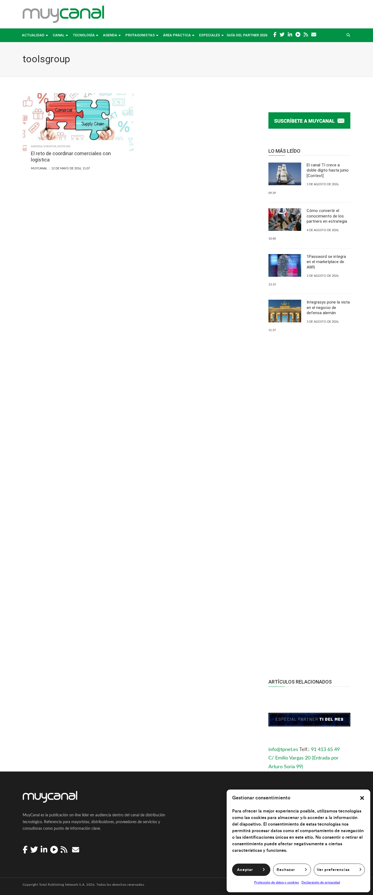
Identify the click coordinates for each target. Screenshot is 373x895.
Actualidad (33, 35)
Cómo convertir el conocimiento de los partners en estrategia (327, 216)
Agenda (110, 35)
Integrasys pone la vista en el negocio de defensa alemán (328, 307)
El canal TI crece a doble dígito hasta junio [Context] (328, 170)
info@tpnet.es (283, 749)
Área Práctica (177, 35)
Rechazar (286, 870)
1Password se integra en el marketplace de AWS (326, 262)
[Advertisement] (309, 564)
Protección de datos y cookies (276, 882)
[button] (362, 798)
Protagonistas (140, 35)
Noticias (63, 146)
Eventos (50, 146)
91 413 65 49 (325, 749)
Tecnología (84, 35)
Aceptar (245, 870)
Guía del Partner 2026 (247, 35)
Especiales (209, 35)
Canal (58, 35)
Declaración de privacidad (320, 882)
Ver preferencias (333, 870)
